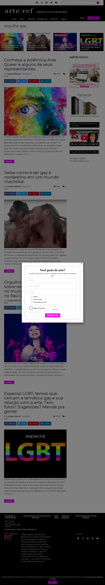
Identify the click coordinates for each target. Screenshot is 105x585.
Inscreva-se (52, 315)
